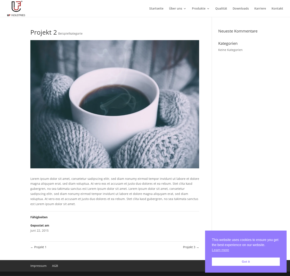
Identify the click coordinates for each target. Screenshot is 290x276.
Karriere (260, 8)
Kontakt (277, 8)
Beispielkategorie (70, 33)
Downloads (241, 8)
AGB (55, 266)
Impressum (38, 266)
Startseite (156, 8)
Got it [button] (246, 261)
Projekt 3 (191, 247)
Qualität (221, 8)
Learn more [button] (220, 250)
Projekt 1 (38, 247)
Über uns (175, 8)
